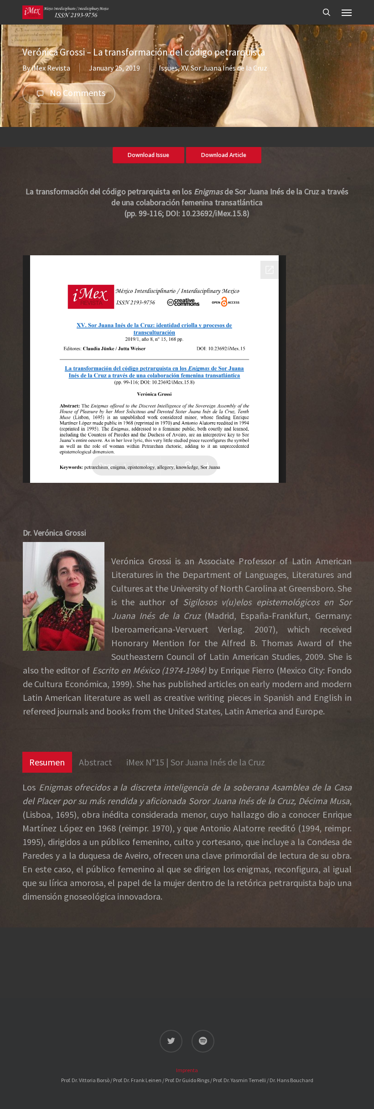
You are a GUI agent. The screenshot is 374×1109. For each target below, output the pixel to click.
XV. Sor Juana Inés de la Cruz (224, 67)
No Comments (76, 92)
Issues (168, 67)
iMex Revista (50, 67)
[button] (347, 12)
